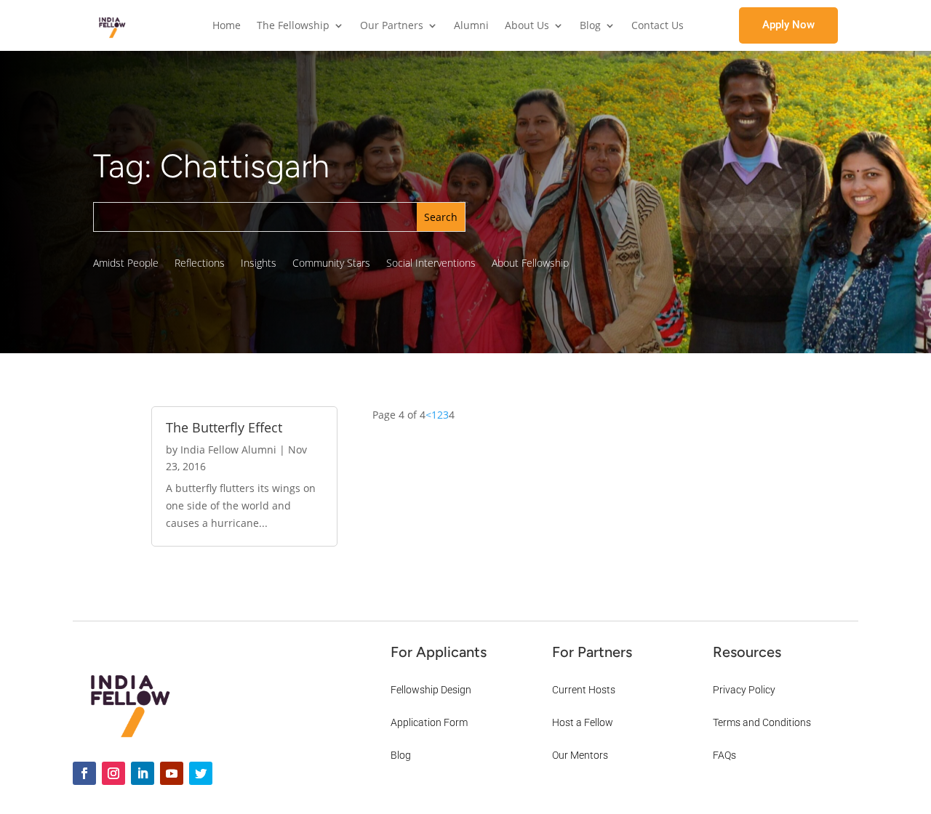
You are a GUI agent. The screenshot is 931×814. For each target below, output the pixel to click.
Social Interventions (431, 264)
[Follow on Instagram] (113, 773)
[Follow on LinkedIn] (142, 773)
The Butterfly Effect (224, 427)
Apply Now (788, 24)
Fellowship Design (431, 690)
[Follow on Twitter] (200, 773)
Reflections (200, 264)
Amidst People (126, 264)
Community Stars (331, 264)
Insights (258, 264)
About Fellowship (530, 264)
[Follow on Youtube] (171, 773)
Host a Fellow (582, 722)
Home (226, 26)
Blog (590, 26)
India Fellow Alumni (228, 449)
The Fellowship (293, 26)
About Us (527, 26)
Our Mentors (580, 755)
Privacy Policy (744, 690)
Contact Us (657, 26)
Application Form (429, 722)
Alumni (471, 26)
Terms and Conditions (762, 722)
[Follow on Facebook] (84, 773)
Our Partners (391, 26)
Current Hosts (583, 690)
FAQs (724, 755)
